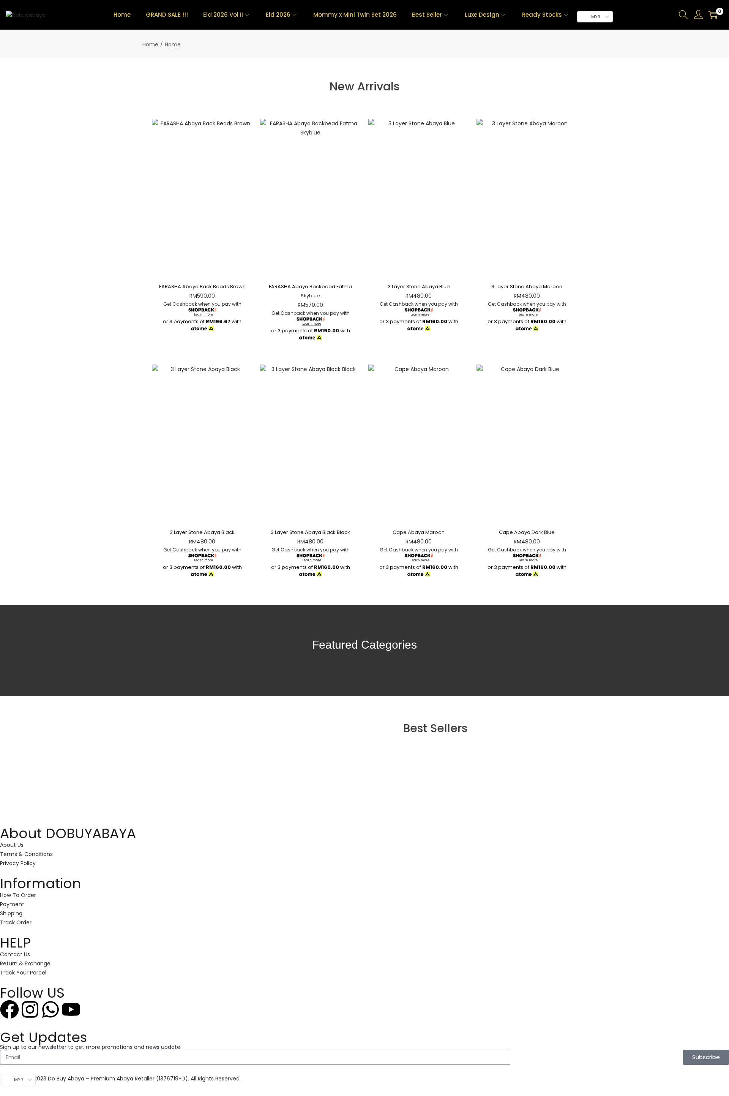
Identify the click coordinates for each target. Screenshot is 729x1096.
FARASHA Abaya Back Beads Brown (202, 286)
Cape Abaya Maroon (419, 532)
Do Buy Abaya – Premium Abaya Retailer (102, 1078)
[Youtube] (71, 1009)
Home (150, 44)
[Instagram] (30, 1009)
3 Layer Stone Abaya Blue (419, 286)
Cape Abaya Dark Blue (527, 532)
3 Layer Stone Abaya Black (202, 532)
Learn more (203, 314)
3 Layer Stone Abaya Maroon (526, 286)
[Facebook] (9, 1009)
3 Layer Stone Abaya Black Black (310, 532)
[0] (713, 14)
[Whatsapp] (50, 1009)
